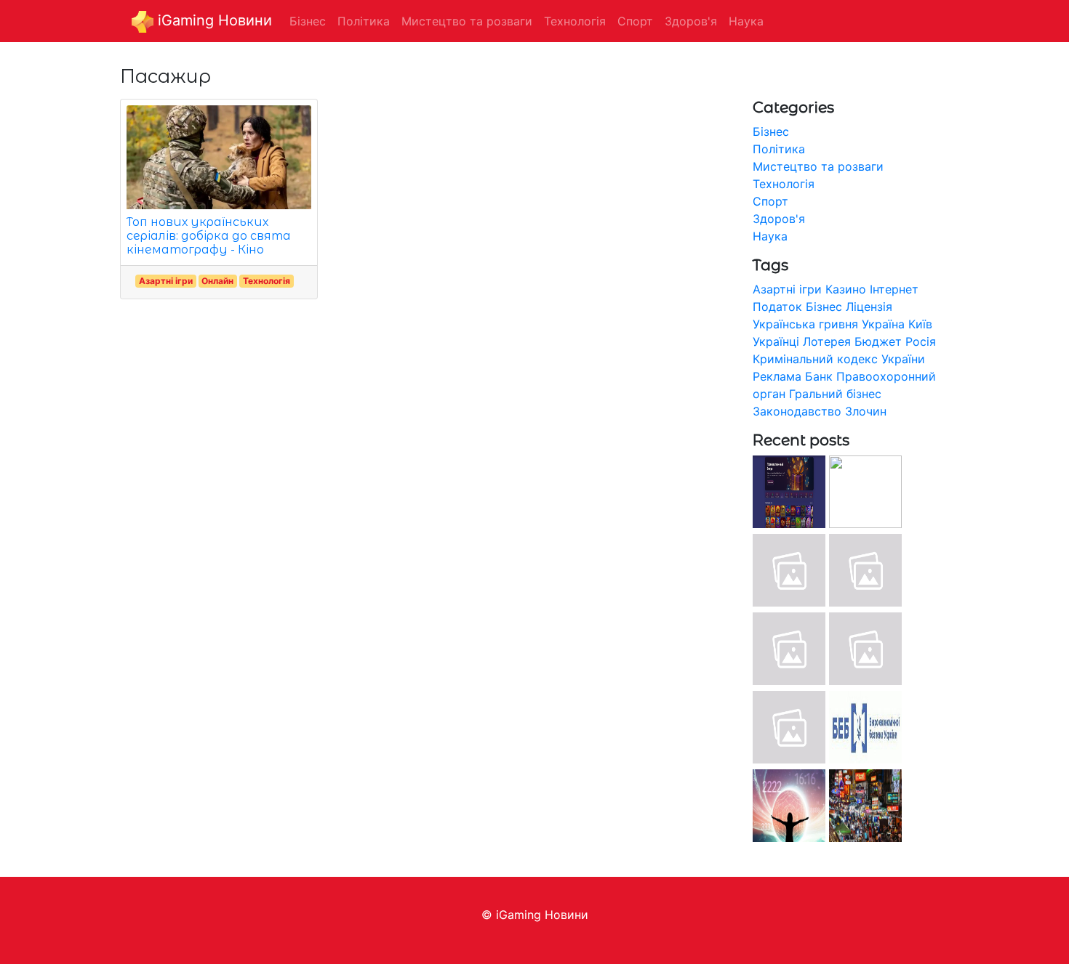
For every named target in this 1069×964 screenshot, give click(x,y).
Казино (845, 289)
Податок (777, 306)
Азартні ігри (166, 280)
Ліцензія (869, 306)
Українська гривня (805, 324)
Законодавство (797, 411)
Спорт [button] (635, 21)
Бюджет (878, 341)
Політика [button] (363, 21)
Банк (819, 376)
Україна (883, 324)
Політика (779, 149)
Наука (770, 236)
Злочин (865, 411)
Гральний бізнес (835, 393)
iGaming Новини (212, 20)
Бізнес (771, 131)
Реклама (777, 376)
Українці (776, 341)
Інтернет (894, 289)
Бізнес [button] (307, 21)
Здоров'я (779, 218)
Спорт (770, 201)
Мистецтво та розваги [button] (466, 21)
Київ (920, 324)
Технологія (266, 280)
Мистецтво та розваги (818, 166)
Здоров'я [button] (691, 21)
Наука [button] (746, 21)
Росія (920, 341)
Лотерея (827, 341)
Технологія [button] (575, 21)
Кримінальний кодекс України (839, 359)
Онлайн (217, 280)
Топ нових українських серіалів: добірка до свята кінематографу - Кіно (209, 235)
